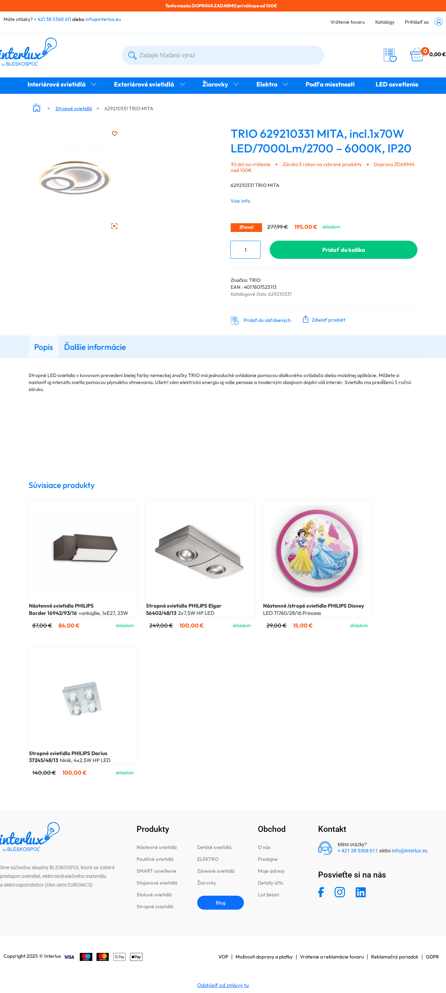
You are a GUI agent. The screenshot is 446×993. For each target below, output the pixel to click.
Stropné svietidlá (73, 108)
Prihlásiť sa (417, 22)
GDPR (432, 957)
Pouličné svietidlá (155, 859)
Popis (43, 347)
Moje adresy (271, 871)
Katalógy (384, 22)
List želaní (268, 895)
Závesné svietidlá (215, 871)
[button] (322, 319)
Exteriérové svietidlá (144, 84)
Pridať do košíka (343, 249)
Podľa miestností (330, 84)
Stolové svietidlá (154, 895)
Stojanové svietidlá (157, 883)
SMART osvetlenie (156, 871)
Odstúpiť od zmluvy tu (223, 985)
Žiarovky (215, 84)
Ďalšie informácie (95, 347)
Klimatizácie (223, 98)
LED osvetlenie (397, 84)
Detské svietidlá (214, 847)
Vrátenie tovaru (347, 22)
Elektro (266, 84)
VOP (223, 957)
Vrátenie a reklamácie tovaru (332, 957)
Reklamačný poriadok (394, 957)
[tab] (44, 347)
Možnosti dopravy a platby (264, 957)
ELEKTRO (207, 859)
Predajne (268, 859)
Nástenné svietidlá (157, 847)
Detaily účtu (270, 883)
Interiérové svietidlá (57, 84)
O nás (264, 847)
